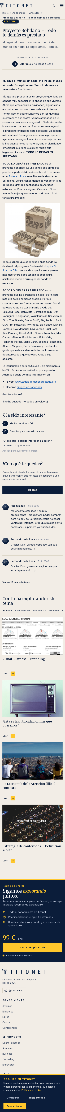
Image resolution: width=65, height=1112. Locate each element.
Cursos (6, 1022)
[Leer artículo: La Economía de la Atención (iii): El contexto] (32, 761)
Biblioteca (7, 1011)
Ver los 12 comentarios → (16, 582)
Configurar (13, 1097)
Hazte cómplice (30, 947)
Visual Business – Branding (23, 659)
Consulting (8, 1059)
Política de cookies (31, 1090)
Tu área (32, 489)
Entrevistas (8, 1064)
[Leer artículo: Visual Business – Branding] (32, 636)
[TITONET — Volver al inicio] (17, 5)
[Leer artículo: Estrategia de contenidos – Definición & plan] (32, 823)
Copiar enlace (22, 445)
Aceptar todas (15, 1106)
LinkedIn (7, 445)
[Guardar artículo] (15, 64)
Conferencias (10, 1027)
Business (7, 1053)
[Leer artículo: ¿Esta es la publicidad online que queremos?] (32, 698)
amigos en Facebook (29, 387)
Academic (7, 1048)
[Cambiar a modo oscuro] (54, 5)
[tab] (7, 611)
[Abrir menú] (61, 5)
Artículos (34, 12)
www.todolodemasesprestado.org (35, 381)
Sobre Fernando (11, 1042)
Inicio (5, 12)
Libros (5, 1017)
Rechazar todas (36, 1097)
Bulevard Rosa (17, 176)
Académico (19, 12)
